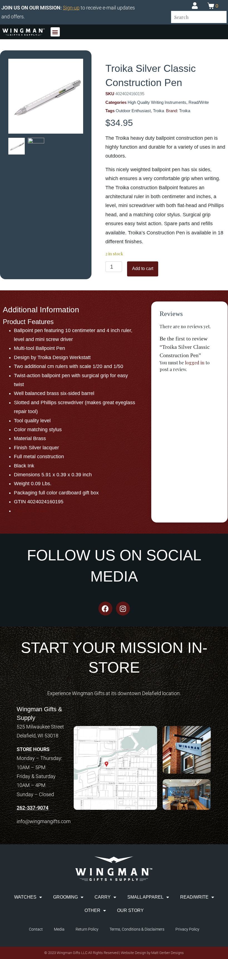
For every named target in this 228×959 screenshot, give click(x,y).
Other (92, 910)
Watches (25, 897)
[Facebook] (105, 608)
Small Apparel (145, 897)
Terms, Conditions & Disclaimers (137, 929)
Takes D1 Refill (30, 511)
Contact (36, 929)
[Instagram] (123, 608)
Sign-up (71, 8)
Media (59, 929)
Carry (103, 897)
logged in (194, 363)
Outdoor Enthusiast (133, 110)
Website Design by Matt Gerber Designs (152, 953)
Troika (158, 110)
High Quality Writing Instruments (157, 102)
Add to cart (142, 268)
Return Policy (87, 929)
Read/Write (199, 102)
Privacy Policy (187, 929)
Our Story (130, 910)
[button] (55, 31)
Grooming (65, 897)
